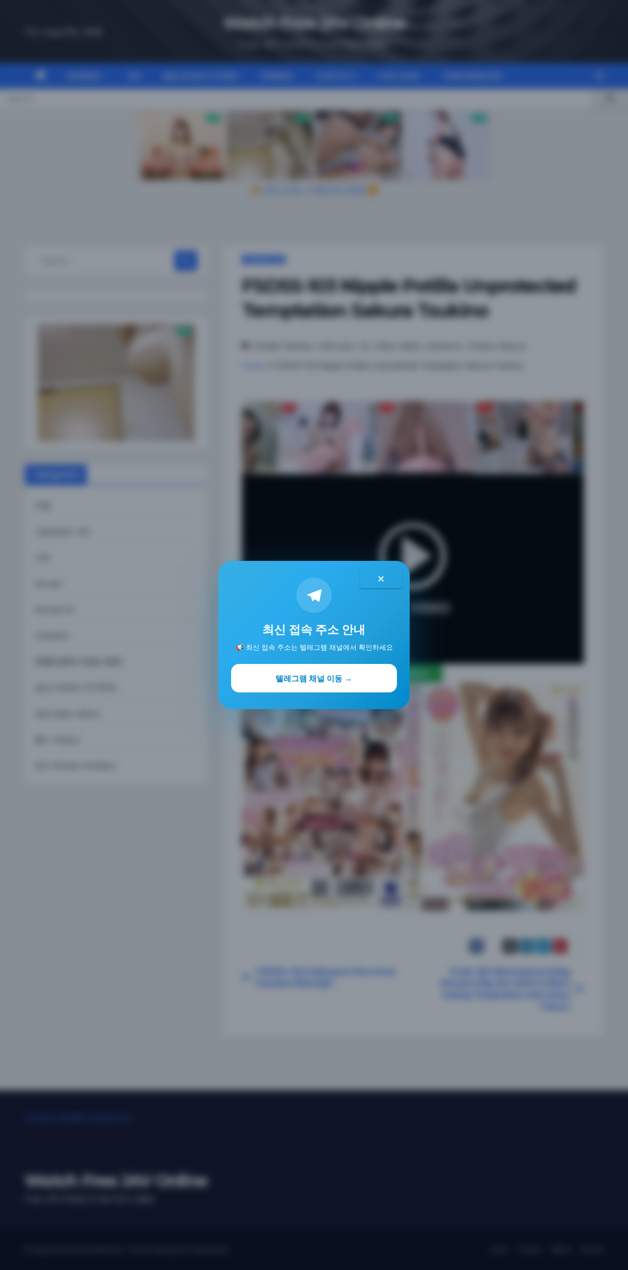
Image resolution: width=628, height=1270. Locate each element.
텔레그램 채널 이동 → (314, 678)
